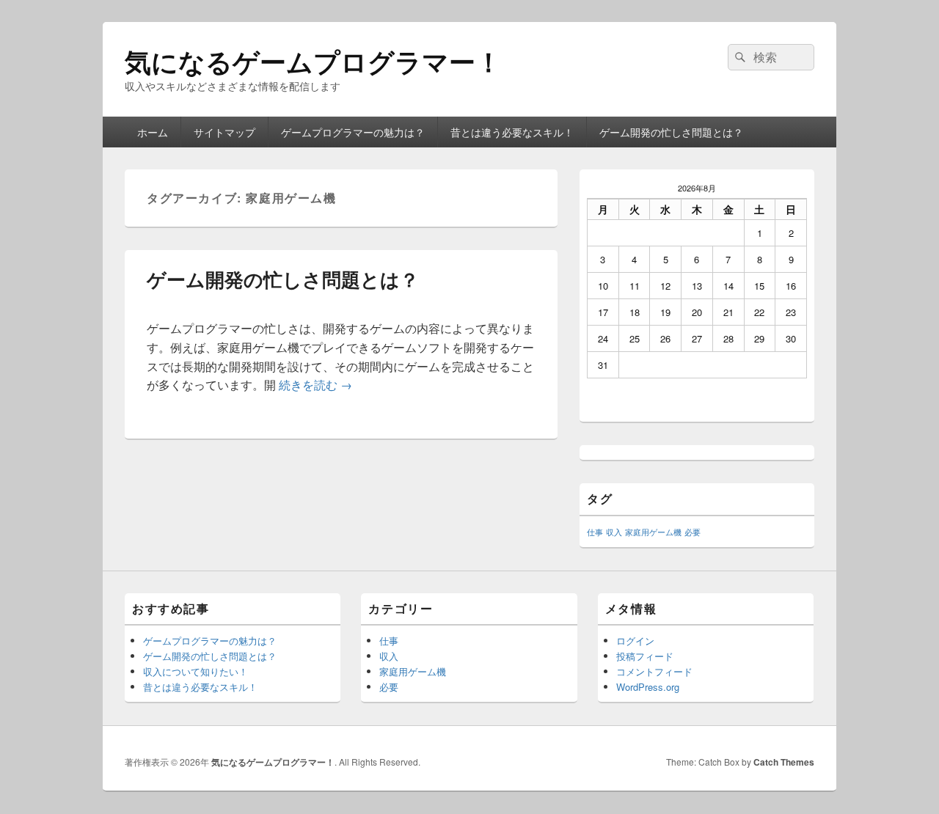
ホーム (152, 132)
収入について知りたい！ (195, 671)
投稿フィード (644, 656)
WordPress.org (647, 687)
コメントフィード (654, 671)
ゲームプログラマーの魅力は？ (353, 132)
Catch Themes (783, 762)
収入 (614, 532)
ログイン (635, 641)
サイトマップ (224, 132)
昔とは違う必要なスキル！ (512, 132)
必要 (692, 532)
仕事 (595, 532)
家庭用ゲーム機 (653, 532)
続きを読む (315, 384)
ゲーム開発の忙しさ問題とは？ (671, 132)
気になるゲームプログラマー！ (313, 61)
